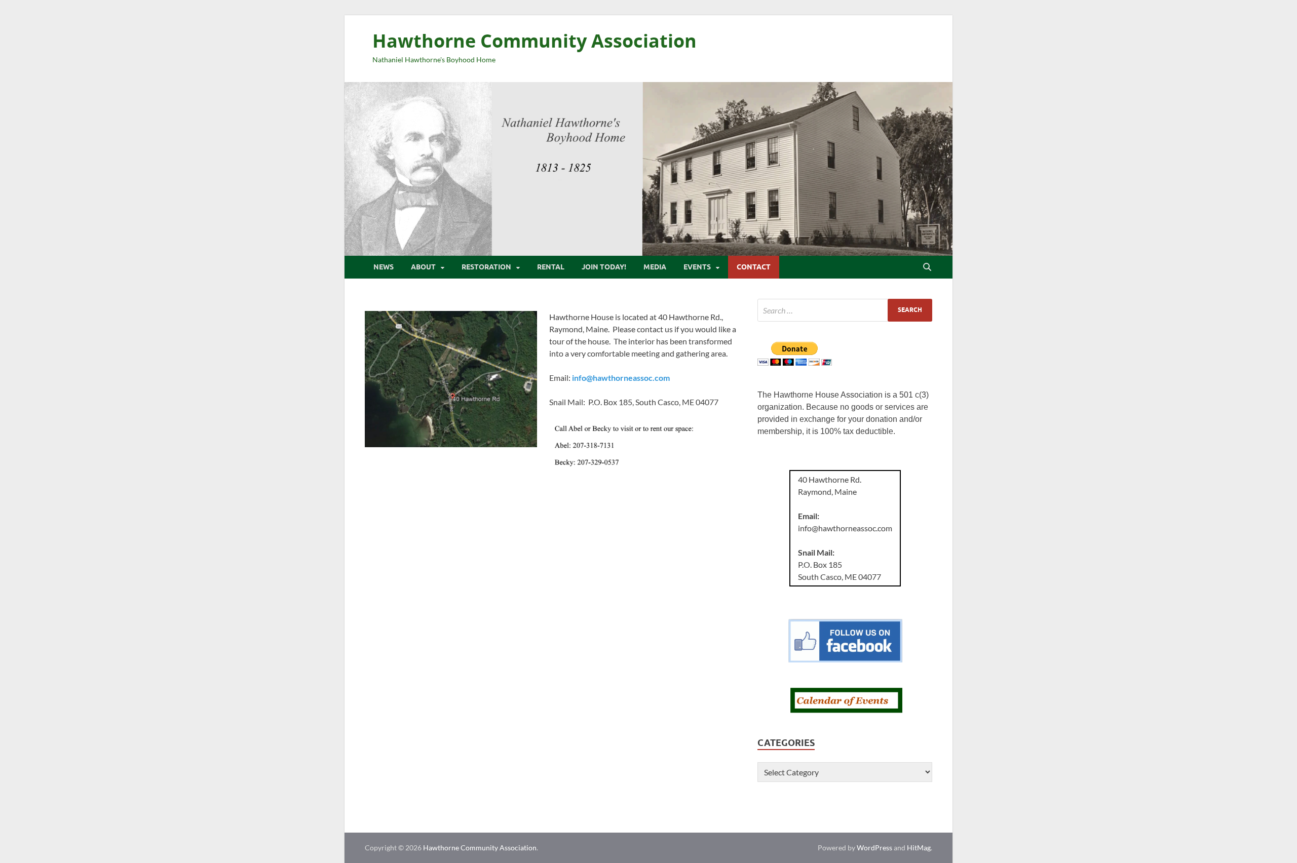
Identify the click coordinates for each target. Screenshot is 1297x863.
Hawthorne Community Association (534, 40)
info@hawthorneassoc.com (621, 377)
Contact (754, 267)
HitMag (919, 847)
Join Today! (604, 267)
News (383, 267)
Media (654, 267)
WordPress (874, 847)
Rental (550, 267)
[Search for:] (844, 310)
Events (697, 267)
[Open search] (927, 267)
